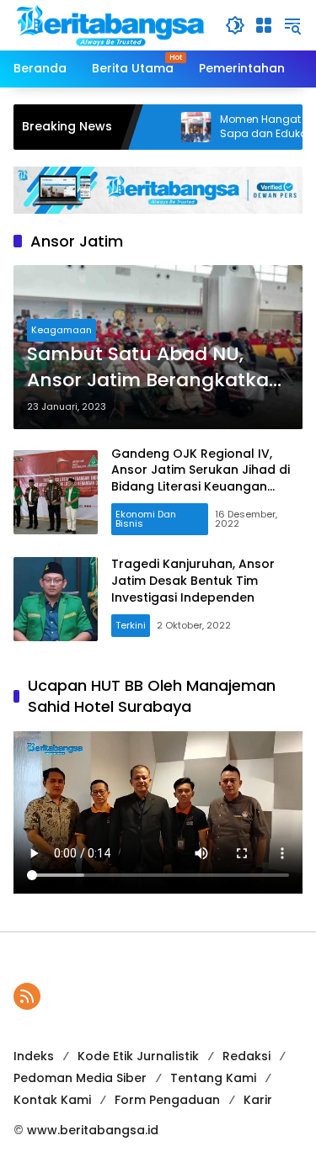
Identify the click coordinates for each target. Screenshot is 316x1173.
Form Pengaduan (167, 1099)
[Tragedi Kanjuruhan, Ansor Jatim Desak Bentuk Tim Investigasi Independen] (55, 599)
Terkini (130, 625)
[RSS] (26, 996)
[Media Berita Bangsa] (110, 24)
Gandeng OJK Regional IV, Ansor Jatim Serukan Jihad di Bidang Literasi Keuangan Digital (200, 478)
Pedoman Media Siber (80, 1078)
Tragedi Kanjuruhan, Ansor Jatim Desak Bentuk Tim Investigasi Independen (193, 580)
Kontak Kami (52, 1099)
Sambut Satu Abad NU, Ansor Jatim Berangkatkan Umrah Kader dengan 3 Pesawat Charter (154, 368)
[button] (235, 25)
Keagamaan (61, 330)
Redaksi (246, 1056)
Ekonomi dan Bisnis (145, 518)
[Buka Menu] (264, 25)
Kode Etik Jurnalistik (138, 1056)
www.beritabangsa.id (92, 1130)
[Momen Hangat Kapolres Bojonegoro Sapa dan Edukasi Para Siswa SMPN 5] (172, 127)
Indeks (33, 1056)
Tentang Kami (213, 1078)
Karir (258, 1099)
